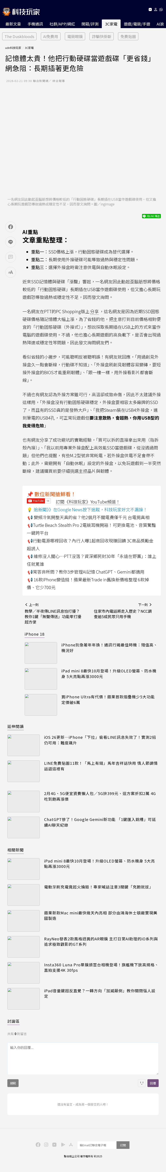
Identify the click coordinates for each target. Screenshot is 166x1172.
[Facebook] (37, 1144)
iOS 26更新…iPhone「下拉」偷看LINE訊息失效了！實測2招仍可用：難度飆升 (100, 739)
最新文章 (13, 24)
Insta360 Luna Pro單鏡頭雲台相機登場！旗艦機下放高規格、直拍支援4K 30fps (101, 967)
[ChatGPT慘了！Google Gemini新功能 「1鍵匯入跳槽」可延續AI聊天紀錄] (23, 827)
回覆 (153, 1083)
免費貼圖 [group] (128, 36)
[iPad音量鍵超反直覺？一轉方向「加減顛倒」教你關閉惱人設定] (23, 999)
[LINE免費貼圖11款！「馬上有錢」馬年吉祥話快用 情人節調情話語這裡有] (23, 771)
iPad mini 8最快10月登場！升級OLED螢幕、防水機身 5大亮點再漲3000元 (108, 673)
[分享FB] (10, 226)
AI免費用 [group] (50, 36)
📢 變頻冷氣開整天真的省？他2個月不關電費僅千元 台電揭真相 (88, 517)
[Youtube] (150, 10)
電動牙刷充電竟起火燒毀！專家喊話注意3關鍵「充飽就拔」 (98, 887)
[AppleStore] (70, 1144)
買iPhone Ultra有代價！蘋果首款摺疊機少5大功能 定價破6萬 (108, 699)
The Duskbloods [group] (19, 36)
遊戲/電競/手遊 (137, 24)
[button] (155, 10)
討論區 (13, 1021)
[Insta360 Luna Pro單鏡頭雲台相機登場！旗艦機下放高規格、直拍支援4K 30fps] (23, 973)
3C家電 (111, 24)
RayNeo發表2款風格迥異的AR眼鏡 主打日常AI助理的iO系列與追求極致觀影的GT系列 (101, 941)
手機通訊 (35, 24)
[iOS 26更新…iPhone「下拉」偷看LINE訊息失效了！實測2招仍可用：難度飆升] (23, 745)
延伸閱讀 (15, 726)
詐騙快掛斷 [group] (101, 36)
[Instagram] (46, 1144)
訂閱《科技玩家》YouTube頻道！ (88, 502)
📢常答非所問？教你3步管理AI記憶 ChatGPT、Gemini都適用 (85, 572)
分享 (94, 311)
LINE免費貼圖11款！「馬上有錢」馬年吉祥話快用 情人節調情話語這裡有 (101, 765)
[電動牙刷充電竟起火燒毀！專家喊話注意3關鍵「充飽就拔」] (23, 895)
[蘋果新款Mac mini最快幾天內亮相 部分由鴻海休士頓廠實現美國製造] (23, 921)
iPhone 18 (35, 634)
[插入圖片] (142, 1083)
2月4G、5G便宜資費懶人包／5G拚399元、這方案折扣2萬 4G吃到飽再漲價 (100, 796)
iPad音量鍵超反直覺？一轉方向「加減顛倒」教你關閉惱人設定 (99, 993)
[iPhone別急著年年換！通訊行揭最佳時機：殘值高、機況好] (41, 653)
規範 (13, 1083)
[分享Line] (10, 242)
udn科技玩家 (13, 48)
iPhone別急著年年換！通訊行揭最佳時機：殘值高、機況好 (109, 647)
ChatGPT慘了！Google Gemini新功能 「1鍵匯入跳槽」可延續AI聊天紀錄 (100, 822)
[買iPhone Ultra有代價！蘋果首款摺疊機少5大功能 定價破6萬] (41, 705)
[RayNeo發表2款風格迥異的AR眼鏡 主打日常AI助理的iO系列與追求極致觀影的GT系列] (23, 947)
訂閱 (123, 1145)
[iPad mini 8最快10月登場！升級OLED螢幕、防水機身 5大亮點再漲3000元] (41, 679)
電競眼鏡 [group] (75, 36)
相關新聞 (15, 850)
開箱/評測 (90, 24)
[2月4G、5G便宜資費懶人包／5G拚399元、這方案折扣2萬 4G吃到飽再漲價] (23, 801)
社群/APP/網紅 (62, 24)
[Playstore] (62, 1144)
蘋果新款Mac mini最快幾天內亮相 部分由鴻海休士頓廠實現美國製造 (100, 915)
